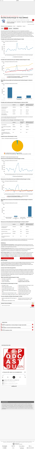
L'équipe (8, 441)
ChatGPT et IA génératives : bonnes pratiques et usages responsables (14, 324)
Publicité (14, 441)
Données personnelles (25, 441)
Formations (4, 322)
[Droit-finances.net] (30, 446)
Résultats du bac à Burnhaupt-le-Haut (8, 300)
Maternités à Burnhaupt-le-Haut (23, 289)
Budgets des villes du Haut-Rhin (23, 281)
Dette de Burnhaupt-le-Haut (8, 258)
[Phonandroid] (30, 448)
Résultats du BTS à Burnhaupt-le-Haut (24, 299)
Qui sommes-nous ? (3, 441)
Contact (17, 441)
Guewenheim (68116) (5, 280)
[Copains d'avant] (4, 448)
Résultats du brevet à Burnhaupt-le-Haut (25, 298)
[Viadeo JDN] (13, 448)
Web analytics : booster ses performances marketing (11, 327)
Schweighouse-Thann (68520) (23, 280)
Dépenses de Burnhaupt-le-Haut (26, 258)
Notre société (11, 441)
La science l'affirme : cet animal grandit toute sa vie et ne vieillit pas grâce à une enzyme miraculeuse (17, 406)
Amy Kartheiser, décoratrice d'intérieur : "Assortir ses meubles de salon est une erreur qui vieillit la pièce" (17, 405)
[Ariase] (22, 447)
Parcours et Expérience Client (7, 330)
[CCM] (13, 446)
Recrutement (20, 441)
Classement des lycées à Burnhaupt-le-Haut (25, 285)
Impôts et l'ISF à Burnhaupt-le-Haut (8, 289)
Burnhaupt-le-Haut (5, 285)
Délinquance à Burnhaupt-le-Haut (24, 293)
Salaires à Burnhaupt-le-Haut (7, 286)
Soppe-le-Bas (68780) (6, 281)
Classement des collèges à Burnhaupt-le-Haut (10, 294)
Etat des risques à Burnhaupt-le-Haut (24, 290)
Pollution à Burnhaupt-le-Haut (23, 294)
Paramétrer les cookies (31, 441)
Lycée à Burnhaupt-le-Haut (23, 286)
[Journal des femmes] (4, 446)
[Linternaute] (22, 446)
